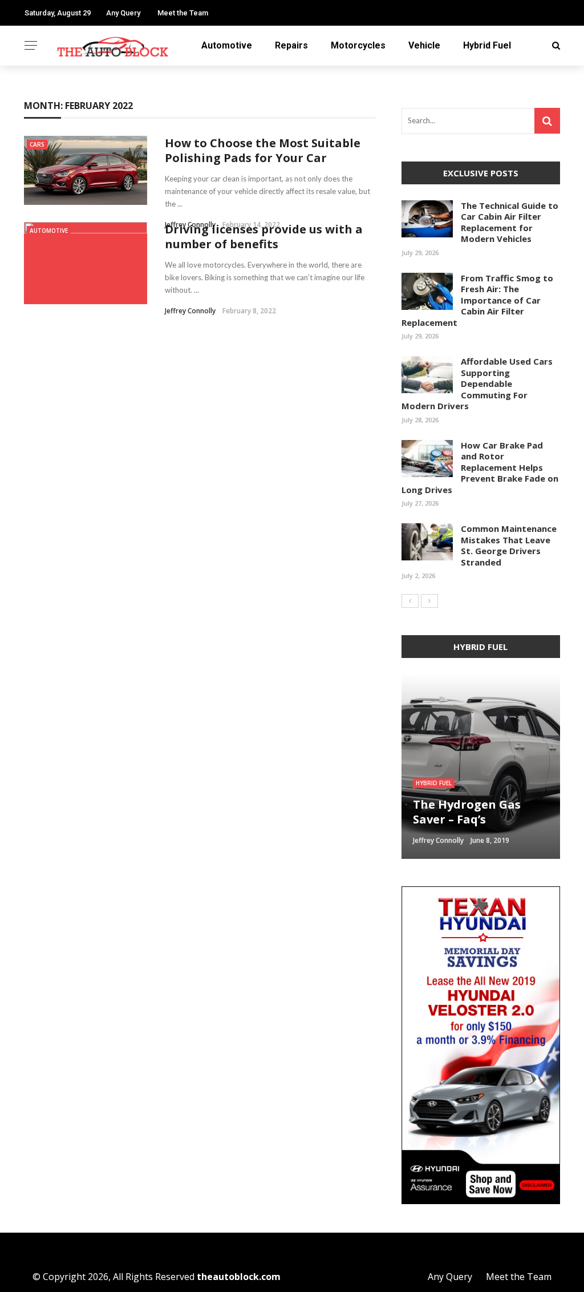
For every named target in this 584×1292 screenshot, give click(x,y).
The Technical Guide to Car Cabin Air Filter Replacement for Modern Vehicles (509, 222)
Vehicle (424, 45)
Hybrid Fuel (487, 45)
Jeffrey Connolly (190, 311)
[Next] (429, 601)
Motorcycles (358, 45)
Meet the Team (182, 13)
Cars (37, 144)
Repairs (291, 45)
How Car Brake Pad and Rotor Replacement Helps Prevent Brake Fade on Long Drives (480, 467)
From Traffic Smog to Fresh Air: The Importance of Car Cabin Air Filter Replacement (477, 300)
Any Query (123, 13)
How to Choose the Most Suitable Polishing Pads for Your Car (262, 150)
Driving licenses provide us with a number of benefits (264, 236)
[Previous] (410, 601)
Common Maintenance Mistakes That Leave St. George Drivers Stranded (509, 545)
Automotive (226, 45)
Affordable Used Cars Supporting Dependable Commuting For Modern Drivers (477, 383)
